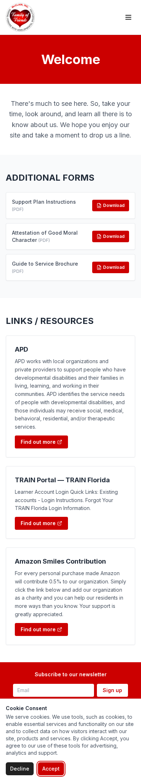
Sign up (112, 690)
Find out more (38, 442)
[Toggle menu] (128, 17)
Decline (19, 769)
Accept (51, 769)
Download (114, 205)
